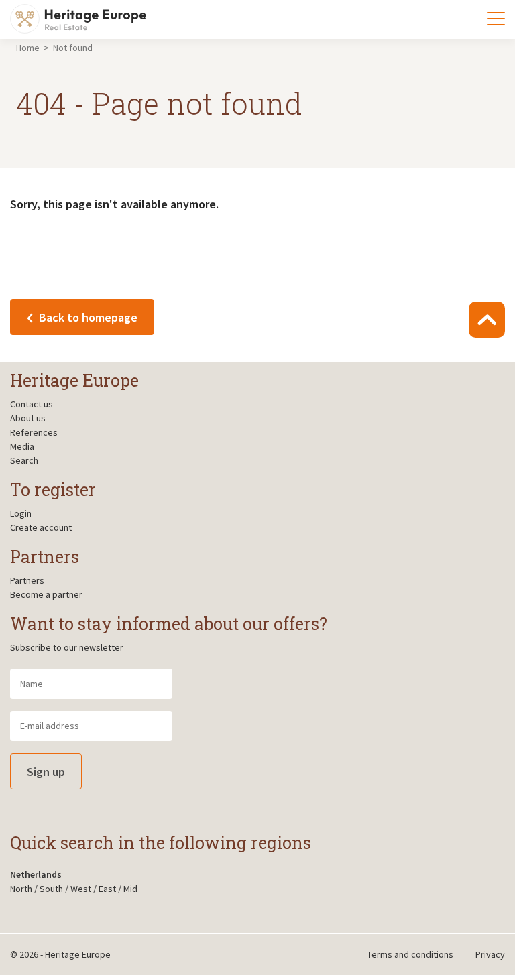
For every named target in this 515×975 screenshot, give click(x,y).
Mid (130, 889)
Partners (27, 580)
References (34, 432)
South (51, 889)
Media (22, 446)
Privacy (490, 954)
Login (21, 513)
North (21, 889)
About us (28, 418)
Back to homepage (86, 317)
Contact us (31, 404)
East (107, 889)
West (80, 889)
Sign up (46, 771)
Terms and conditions (410, 954)
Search (24, 460)
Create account (41, 527)
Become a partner (46, 594)
